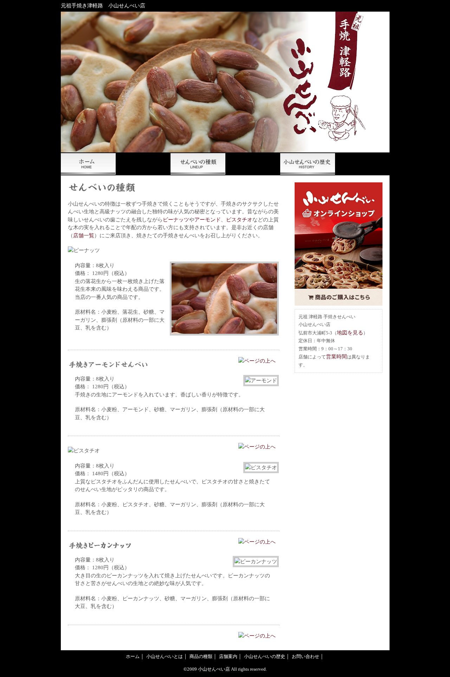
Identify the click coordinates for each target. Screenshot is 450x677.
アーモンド (207, 219)
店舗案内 (228, 656)
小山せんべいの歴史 (307, 164)
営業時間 (336, 356)
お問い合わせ (362, 164)
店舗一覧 (83, 235)
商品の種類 (198, 164)
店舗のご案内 (252, 164)
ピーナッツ (176, 219)
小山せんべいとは (143, 164)
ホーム (88, 164)
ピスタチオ (239, 219)
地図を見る (350, 333)
